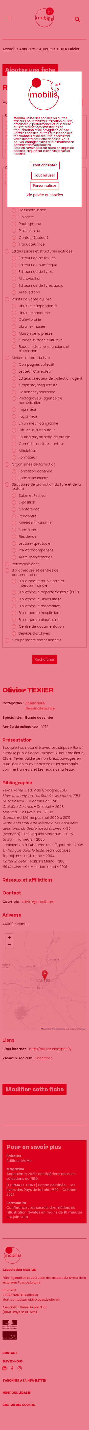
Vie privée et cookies (44, 195)
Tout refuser (44, 175)
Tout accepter (45, 165)
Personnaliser (44, 185)
